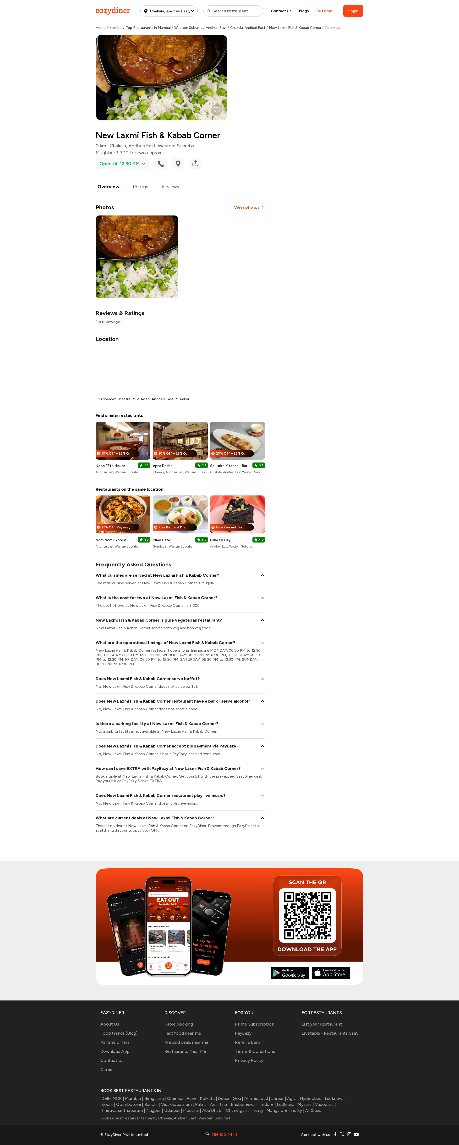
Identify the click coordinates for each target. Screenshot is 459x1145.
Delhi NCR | (112, 1098)
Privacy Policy (249, 1060)
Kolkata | (208, 1098)
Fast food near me (182, 1033)
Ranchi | (152, 1104)
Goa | (238, 1098)
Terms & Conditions (255, 1051)
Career (107, 1069)
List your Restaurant (322, 1024)
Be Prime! (325, 11)
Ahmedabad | (257, 1098)
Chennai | (176, 1098)
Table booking (178, 1024)
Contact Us (281, 11)
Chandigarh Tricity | (246, 1110)
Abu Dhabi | (213, 1110)
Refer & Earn (247, 1042)
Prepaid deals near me (186, 1042)
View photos (247, 207)
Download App (115, 1051)
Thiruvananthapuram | (123, 1110)
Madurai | (192, 1110)
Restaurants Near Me (185, 1051)
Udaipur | (173, 1110)
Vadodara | (325, 1104)
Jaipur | (278, 1098)
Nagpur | (154, 1110)
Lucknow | (335, 1098)
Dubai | (225, 1098)
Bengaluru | (155, 1098)
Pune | (193, 1098)
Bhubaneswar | (245, 1104)
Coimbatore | (129, 1104)
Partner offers (115, 1042)
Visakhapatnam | (177, 1104)
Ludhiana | (287, 1104)
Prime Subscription (254, 1024)
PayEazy (243, 1033)
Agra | (293, 1098)
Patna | (202, 1104)
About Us (109, 1024)
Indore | (268, 1104)
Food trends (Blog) (119, 1033)
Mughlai (104, 153)
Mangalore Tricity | (285, 1110)
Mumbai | (134, 1098)
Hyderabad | (312, 1098)
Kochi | (108, 1104)
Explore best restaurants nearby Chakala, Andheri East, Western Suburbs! (165, 1118)
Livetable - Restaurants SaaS (330, 1033)
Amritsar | (220, 1104)
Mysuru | (306, 1104)
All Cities (312, 1110)
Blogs (304, 11)
